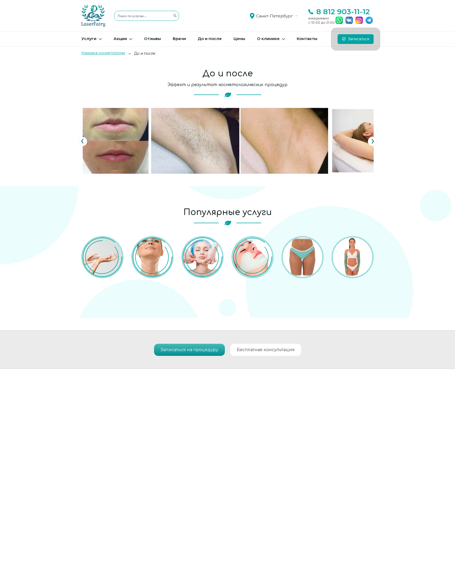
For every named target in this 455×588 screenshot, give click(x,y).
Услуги (88, 38)
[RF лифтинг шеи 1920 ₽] (152, 257)
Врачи (179, 38)
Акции (120, 38)
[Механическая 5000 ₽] (202, 257)
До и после (210, 38)
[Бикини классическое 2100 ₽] (302, 257)
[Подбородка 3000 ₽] (252, 257)
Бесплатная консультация (266, 349)
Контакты (307, 38)
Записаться (358, 39)
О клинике (268, 38)
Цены (239, 38)
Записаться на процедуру (189, 349)
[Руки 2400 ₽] (353, 257)
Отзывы (152, 38)
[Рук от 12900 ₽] (102, 257)
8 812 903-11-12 (343, 11)
